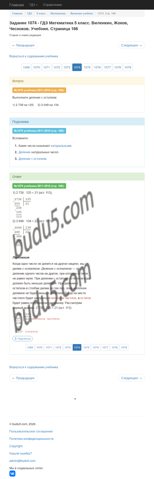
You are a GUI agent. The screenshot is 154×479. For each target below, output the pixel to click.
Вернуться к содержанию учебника (33, 56)
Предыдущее (23, 45)
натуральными (61, 145)
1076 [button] (97, 67)
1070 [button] (36, 67)
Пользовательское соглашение (31, 431)
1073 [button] (66, 67)
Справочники (52, 4)
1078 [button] (117, 67)
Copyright (15, 446)
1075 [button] (87, 67)
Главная (16, 4)
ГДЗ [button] (32, 4)
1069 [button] (26, 67)
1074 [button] (77, 67)
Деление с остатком (32, 158)
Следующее (131, 45)
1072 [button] (56, 67)
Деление (25, 152)
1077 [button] (107, 67)
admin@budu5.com (22, 460)
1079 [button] (127, 67)
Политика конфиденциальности (31, 438)
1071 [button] (46, 67)
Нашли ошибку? (20, 453)
